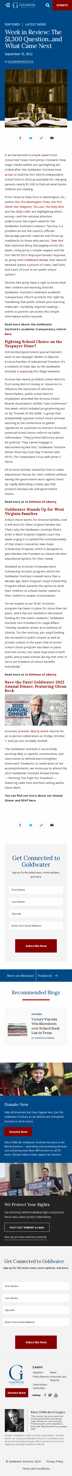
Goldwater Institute (20, 61)
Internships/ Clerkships (40, 1386)
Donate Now (18, 1132)
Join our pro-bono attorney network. (25, 1237)
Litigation (38, 1372)
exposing (26, 371)
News (53, 1372)
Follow (36, 1395)
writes (34, 627)
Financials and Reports (58, 1378)
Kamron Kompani (44, 1037)
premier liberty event (33, 731)
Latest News (35, 24)
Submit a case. (27, 1227)
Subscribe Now (36, 946)
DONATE (62, 5)
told (57, 452)
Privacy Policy (54, 1461)
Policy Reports (41, 1376)
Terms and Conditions (36, 1468)
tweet (45, 155)
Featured (12, 24)
